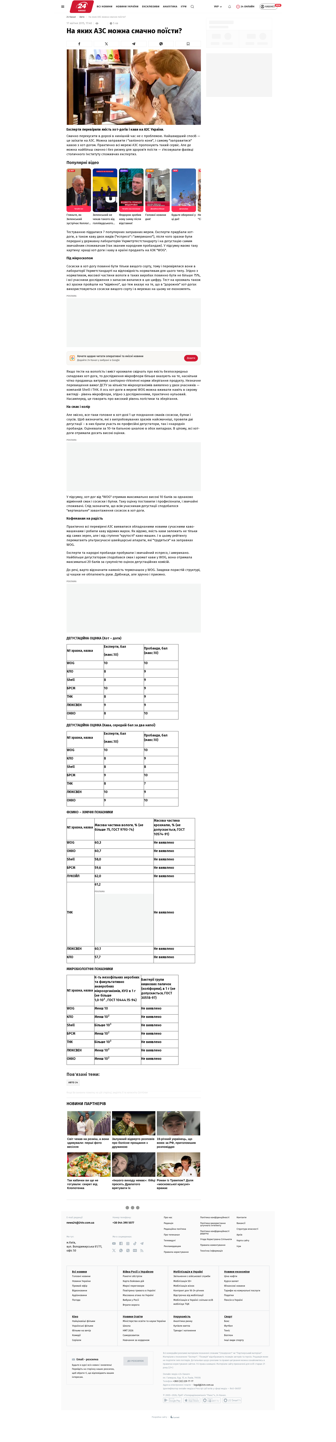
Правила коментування (212, 1245)
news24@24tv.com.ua (80, 1222)
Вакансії (241, 1223)
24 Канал (71, 17)
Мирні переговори (133, 1285)
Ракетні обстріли (132, 1276)
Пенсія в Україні (233, 1299)
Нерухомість (182, 1316)
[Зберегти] (188, 44)
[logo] (82, 6)
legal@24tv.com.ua (204, 1385)
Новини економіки (237, 1271)
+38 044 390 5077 (123, 1222)
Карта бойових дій (133, 1281)
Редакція (168, 1223)
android (172, 1400)
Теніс (227, 1330)
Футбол (228, 1325)
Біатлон (228, 1335)
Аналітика (170, 6)
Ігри (184, 6)
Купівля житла (181, 1325)
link (114, 1244)
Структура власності (247, 1229)
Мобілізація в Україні (188, 1271)
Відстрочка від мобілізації (188, 1295)
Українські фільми (82, 1325)
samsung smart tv (232, 1400)
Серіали (76, 1340)
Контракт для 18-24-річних (188, 1290)
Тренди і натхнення (184, 1330)
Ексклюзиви (151, 6)
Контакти (241, 1217)
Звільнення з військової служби (191, 1276)
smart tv (211, 1400)
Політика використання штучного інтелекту (213, 1224)
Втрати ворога (131, 1304)
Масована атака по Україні (138, 1295)
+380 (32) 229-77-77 (183, 1381)
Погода (76, 1299)
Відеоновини (79, 1290)
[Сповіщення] (229, 6)
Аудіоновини (79, 1295)
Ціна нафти (230, 1276)
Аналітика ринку (182, 1321)
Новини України (127, 6)
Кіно (75, 1316)
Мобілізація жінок (183, 1285)
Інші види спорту (234, 1340)
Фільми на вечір (81, 1330)
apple (192, 1400)
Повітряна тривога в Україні (139, 1290)
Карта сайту (243, 1240)
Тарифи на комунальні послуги (242, 1290)
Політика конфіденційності (214, 1217)
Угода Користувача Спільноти (216, 1239)
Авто (82, 17)
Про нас (168, 1217)
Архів (239, 1235)
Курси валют (231, 1281)
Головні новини (81, 1276)
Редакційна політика (175, 1229)
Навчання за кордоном (136, 1340)
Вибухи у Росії (131, 1299)
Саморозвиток (131, 1335)
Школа (127, 1325)
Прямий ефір (79, 1285)
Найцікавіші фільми (83, 1321)
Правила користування (176, 1252)
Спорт (228, 1316)
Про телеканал (172, 1235)
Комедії (76, 1335)
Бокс (226, 1321)
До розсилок (136, 1361)
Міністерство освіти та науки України (144, 1321)
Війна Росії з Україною (138, 1271)
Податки (229, 1295)
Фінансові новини (234, 1285)
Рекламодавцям (172, 1246)
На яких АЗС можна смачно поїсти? (107, 17)
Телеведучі (170, 1240)
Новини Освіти (133, 1316)
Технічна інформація (211, 1251)
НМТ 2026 (128, 1330)
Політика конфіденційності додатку (214, 1232)
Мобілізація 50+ (182, 1281)
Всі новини (105, 6)
